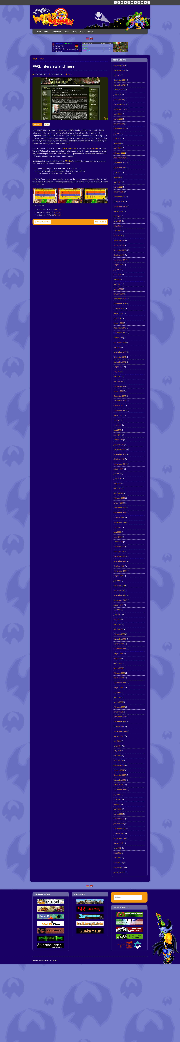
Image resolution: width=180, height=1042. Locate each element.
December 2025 (120, 70)
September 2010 (120, 464)
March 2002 (118, 862)
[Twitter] (125, 2)
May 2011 (117, 430)
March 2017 (118, 338)
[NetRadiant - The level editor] (129, 923)
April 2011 (117, 435)
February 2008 (119, 585)
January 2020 (119, 245)
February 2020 (119, 240)
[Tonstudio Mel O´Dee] (50, 925)
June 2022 (117, 138)
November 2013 (120, 352)
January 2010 (119, 503)
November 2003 (120, 780)
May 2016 (117, 347)
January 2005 (119, 712)
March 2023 (118, 119)
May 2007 (117, 619)
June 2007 (117, 614)
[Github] (148, 2)
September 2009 (120, 522)
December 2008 (120, 556)
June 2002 (117, 848)
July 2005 (117, 692)
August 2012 (118, 367)
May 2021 (117, 177)
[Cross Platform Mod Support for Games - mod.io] (137, 947)
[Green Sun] (50, 939)
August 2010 (118, 469)
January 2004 (119, 770)
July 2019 (117, 269)
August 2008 (118, 576)
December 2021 (120, 158)
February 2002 (119, 867)
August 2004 (118, 736)
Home (39, 32)
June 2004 (117, 746)
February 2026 (119, 65)
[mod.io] (142, 2)
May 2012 (117, 372)
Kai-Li (70, 74)
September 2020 (120, 206)
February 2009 (119, 546)
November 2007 (120, 595)
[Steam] (128, 2)
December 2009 (120, 508)
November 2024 (120, 85)
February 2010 (119, 498)
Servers (91, 32)
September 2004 (120, 731)
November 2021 (120, 162)
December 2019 (120, 250)
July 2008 (117, 580)
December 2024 (120, 80)
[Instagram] (122, 2)
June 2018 (117, 318)
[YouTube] (132, 2)
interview (94, 148)
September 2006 (120, 649)
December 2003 (120, 775)
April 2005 (117, 697)
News (66, 32)
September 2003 (120, 790)
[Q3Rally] (90, 910)
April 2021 (117, 182)
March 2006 (118, 668)
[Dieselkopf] (50, 932)
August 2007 (118, 605)
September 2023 (120, 109)
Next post (99, 222)
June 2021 (117, 172)
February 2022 (119, 153)
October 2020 (119, 201)
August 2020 (118, 211)
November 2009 (120, 512)
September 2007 (120, 600)
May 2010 (117, 483)
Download (56, 32)
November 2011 (120, 401)
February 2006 (119, 673)
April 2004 (117, 756)
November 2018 (120, 303)
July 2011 (117, 420)
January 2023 (119, 124)
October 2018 (119, 308)
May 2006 (117, 658)
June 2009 (117, 527)
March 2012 (118, 381)
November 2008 (120, 561)
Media (74, 32)
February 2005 (119, 707)
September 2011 (120, 410)
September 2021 (120, 167)
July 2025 (117, 75)
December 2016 (120, 342)
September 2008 (120, 571)
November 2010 (120, 454)
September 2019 (120, 260)
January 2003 (119, 824)
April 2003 (117, 809)
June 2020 (117, 221)
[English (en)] (91, 38)
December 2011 (120, 396)
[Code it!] (50, 917)
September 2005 (120, 683)
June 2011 (117, 425)
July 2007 (117, 610)
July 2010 (117, 474)
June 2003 (117, 799)
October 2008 (119, 566)
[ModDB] (135, 2)
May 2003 (117, 804)
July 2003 (117, 794)
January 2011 (119, 444)
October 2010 (119, 459)
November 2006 (120, 639)
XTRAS (82, 32)
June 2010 (117, 478)
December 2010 (120, 449)
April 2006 (117, 663)
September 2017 (120, 333)
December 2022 (120, 128)
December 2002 (120, 828)
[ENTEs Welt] (50, 903)
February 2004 (119, 765)
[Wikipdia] (145, 2)
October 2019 (119, 255)
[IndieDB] (138, 2)
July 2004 (117, 741)
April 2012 (117, 376)
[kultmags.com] (90, 925)
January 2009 (119, 551)
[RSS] (115, 2)
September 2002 (120, 838)
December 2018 (120, 299)
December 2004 (120, 717)
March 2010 (118, 493)
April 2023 (117, 114)
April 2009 (117, 537)
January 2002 (119, 872)
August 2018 (118, 313)
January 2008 (119, 590)
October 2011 (119, 406)
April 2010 (117, 488)
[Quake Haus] (90, 932)
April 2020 (117, 231)
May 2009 (117, 532)
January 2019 (119, 294)
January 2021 (119, 192)
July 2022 (117, 133)
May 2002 (117, 853)
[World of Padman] (90, 17)
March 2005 (118, 702)
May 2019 (117, 279)
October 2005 (119, 678)
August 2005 (118, 687)
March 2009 (118, 542)
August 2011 (118, 415)
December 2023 (120, 104)
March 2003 (118, 814)
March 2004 (118, 760)
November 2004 (120, 722)
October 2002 (119, 833)
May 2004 (117, 751)
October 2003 (119, 785)
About (46, 32)
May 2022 (117, 143)
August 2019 (118, 265)
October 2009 (119, 517)
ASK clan (68, 161)
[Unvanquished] (90, 917)
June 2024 (117, 94)
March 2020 (118, 235)
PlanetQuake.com (69, 148)
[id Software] (129, 947)
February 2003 (119, 819)
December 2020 (120, 196)
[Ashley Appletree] (50, 910)
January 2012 (119, 391)
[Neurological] (50, 947)
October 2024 (119, 90)
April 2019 (117, 284)
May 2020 (117, 226)
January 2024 (119, 99)
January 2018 (119, 323)
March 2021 (118, 187)
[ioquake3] (121, 947)
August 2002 (118, 843)
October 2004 (119, 726)
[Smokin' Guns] (90, 903)
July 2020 (117, 216)
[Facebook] (118, 2)
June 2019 (117, 274)
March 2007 (118, 629)
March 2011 (118, 440)
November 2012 (120, 362)
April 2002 (117, 858)
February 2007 (119, 634)
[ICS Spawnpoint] (129, 916)
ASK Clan (57, 209)
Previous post (43, 222)
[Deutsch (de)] (87, 38)
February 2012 (119, 386)
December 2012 (120, 357)
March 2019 (118, 289)
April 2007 (117, 624)
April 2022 (117, 148)
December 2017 (120, 328)
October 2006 (119, 644)
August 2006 (118, 653)
